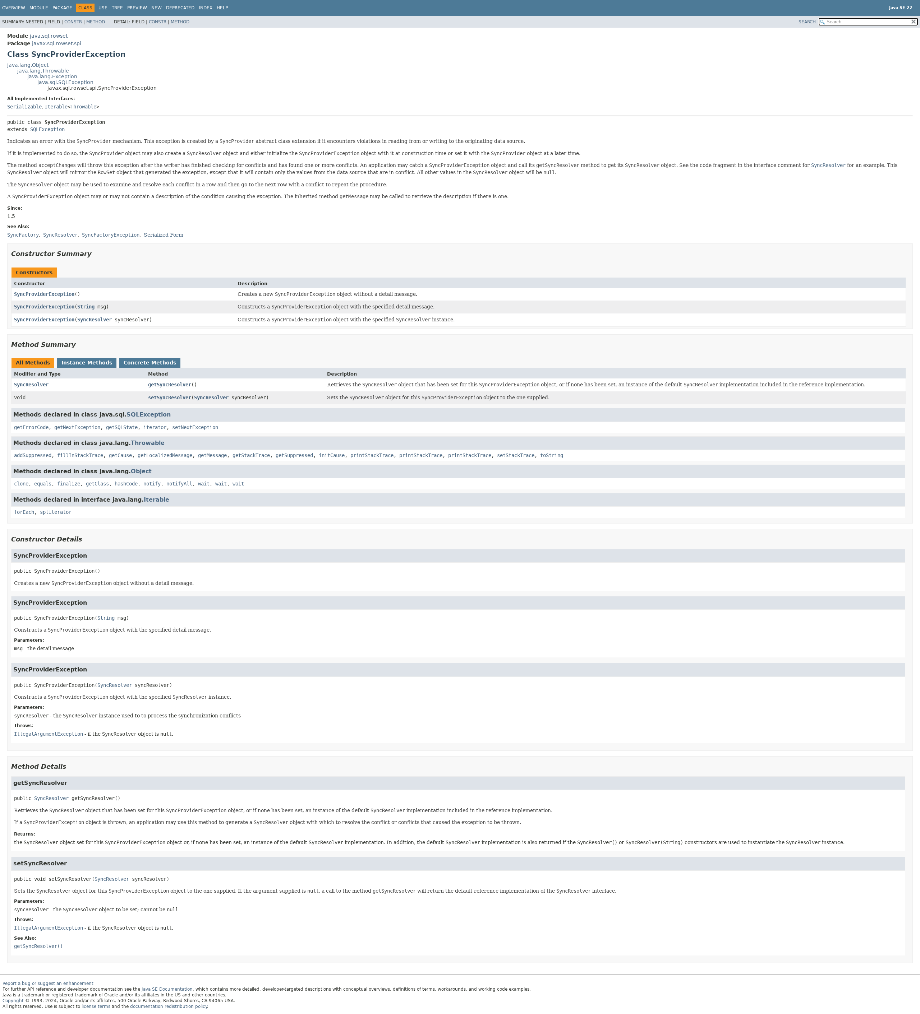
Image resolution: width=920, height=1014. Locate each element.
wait (204, 484)
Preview (137, 7)
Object (141, 471)
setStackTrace (515, 455)
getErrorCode (31, 427)
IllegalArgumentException (48, 734)
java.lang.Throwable (43, 71)
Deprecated (180, 7)
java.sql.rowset (49, 36)
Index (205, 7)
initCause (332, 455)
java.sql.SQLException (65, 82)
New (156, 7)
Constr (73, 21)
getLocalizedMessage (165, 455)
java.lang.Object (28, 65)
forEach (24, 512)
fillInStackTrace (80, 455)
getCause (120, 455)
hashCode (126, 484)
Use (102, 7)
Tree (117, 7)
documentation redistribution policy (168, 1006)
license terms (96, 1006)
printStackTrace (372, 455)
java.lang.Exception (52, 76)
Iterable (56, 107)
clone (21, 484)
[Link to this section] (97, 253)
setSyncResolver (169, 397)
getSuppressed (294, 455)
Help (222, 7)
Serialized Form (163, 235)
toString (551, 455)
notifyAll (179, 484)
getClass (97, 484)
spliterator (56, 512)
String (86, 307)
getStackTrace (251, 455)
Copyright (13, 1000)
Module (38, 7)
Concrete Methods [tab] (150, 363)
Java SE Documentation (167, 989)
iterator (154, 427)
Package (62, 7)
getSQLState (122, 427)
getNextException (77, 427)
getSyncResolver (169, 384)
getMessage (212, 455)
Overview (13, 7)
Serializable (24, 107)
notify (152, 484)
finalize (68, 484)
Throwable (83, 107)
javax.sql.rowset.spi (56, 43)
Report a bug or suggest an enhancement (48, 983)
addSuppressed (32, 455)
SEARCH (807, 21)
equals (42, 484)
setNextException (195, 427)
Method (95, 21)
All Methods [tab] (33, 363)
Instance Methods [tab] (86, 363)
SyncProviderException (44, 294)
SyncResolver (94, 319)
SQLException (47, 129)
